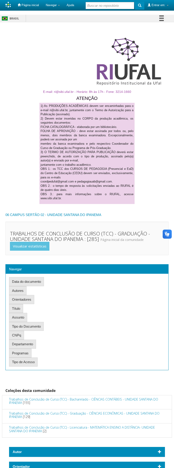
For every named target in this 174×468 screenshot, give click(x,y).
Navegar (52, 5)
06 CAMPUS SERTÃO (22, 215)
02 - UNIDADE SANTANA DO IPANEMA (71, 215)
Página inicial (30, 5)
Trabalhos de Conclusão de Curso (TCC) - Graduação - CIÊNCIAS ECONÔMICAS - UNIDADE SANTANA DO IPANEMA (84, 415)
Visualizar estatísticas (29, 246)
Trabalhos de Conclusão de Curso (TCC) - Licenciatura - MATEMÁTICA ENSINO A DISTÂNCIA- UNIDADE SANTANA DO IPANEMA (82, 429)
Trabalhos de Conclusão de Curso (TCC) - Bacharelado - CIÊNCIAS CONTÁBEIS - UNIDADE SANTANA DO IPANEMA (83, 401)
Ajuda (70, 5)
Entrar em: (158, 5)
